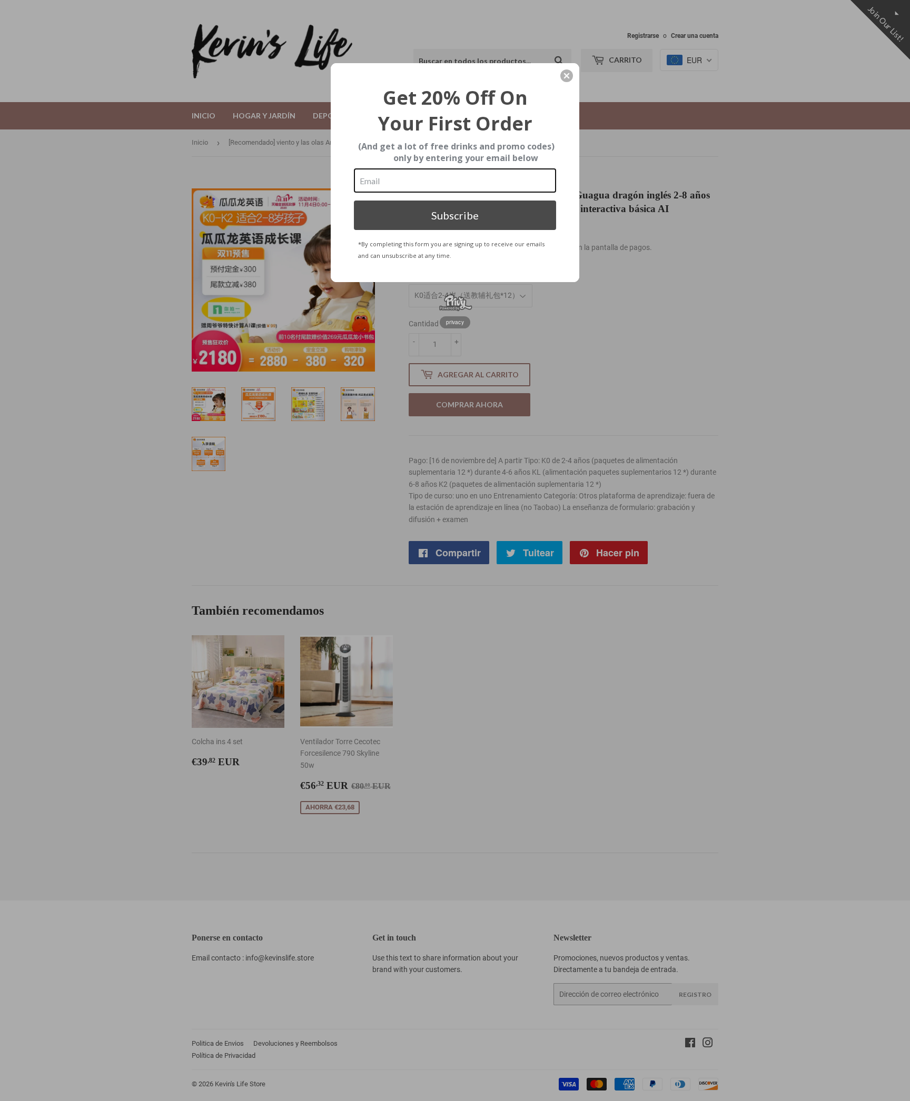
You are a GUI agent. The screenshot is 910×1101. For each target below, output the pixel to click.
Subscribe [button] (455, 215)
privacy (455, 322)
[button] (566, 75)
